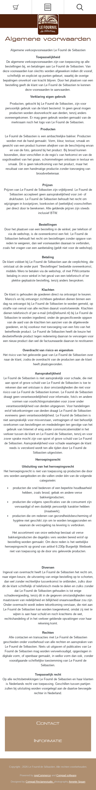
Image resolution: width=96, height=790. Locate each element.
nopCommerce (42, 775)
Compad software (66, 775)
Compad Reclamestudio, (40, 781)
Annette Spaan (77, 781)
